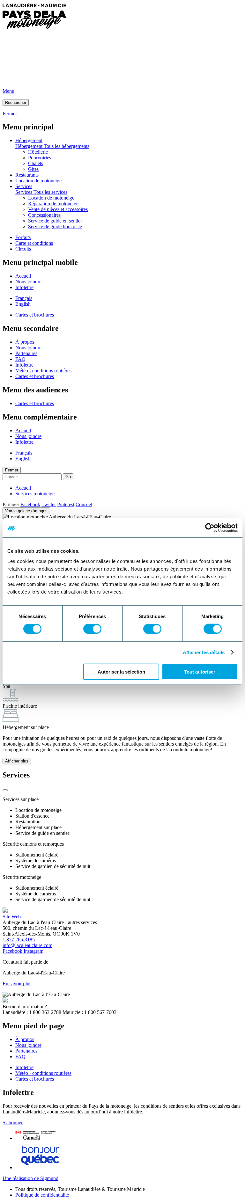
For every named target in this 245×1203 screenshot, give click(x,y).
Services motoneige (35, 493)
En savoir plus (17, 983)
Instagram (33, 951)
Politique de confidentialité (42, 1195)
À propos (24, 342)
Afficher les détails (204, 652)
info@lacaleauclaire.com (27, 945)
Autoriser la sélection (121, 671)
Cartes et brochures (34, 314)
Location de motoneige (38, 180)
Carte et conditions (34, 243)
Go (68, 476)
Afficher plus (16, 761)
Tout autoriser (199, 671)
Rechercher (15, 102)
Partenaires (26, 353)
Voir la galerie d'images (26, 510)
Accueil (23, 276)
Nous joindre (28, 281)
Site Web (12, 916)
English (23, 304)
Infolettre (24, 287)
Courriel (84, 504)
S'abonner (13, 1122)
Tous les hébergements (66, 146)
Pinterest (65, 504)
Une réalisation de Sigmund (30, 1178)
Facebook (30, 504)
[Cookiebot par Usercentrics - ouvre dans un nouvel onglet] (210, 528)
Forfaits (23, 237)
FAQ (20, 359)
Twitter (48, 504)
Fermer (11, 470)
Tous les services (50, 192)
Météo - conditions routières (43, 370)
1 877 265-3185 (19, 939)
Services (23, 186)
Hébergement (28, 140)
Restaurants (27, 175)
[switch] (92, 629)
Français (23, 298)
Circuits (23, 249)
